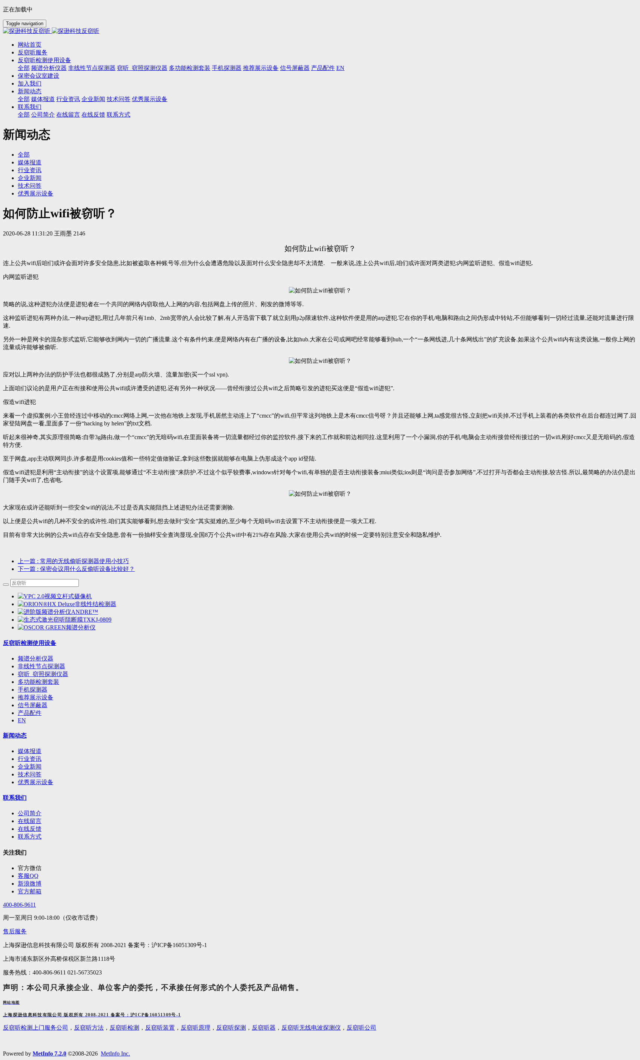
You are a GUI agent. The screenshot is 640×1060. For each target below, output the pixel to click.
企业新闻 (29, 178)
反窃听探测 (231, 1027)
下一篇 (76, 569)
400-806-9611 (19, 905)
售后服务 (15, 931)
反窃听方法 (89, 1027)
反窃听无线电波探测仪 (311, 1027)
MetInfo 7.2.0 (49, 1053)
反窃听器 (264, 1027)
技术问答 (29, 186)
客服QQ (28, 876)
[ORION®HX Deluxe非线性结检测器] (67, 604)
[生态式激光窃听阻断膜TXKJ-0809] (64, 619)
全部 (24, 68)
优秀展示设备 (35, 193)
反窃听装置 (160, 1027)
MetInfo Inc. (115, 1053)
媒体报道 (29, 162)
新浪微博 (29, 883)
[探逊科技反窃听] (320, 31)
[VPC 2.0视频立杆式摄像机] (55, 596)
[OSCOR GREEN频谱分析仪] (57, 627)
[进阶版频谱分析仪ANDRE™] (58, 612)
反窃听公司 (361, 1027)
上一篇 (73, 561)
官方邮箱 (29, 891)
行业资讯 (29, 170)
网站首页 (29, 44)
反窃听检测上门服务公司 (35, 1027)
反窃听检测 (124, 1027)
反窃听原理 (195, 1027)
